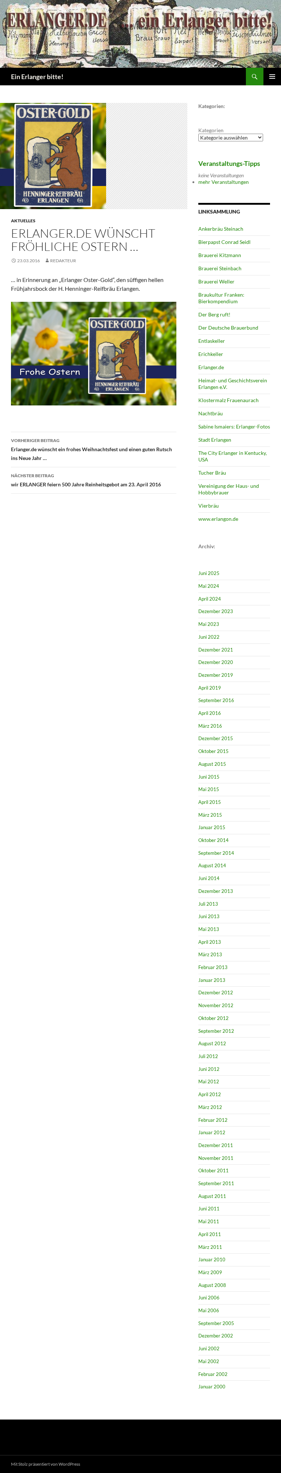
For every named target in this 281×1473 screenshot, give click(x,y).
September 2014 (216, 853)
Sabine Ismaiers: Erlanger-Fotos (234, 426)
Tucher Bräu (212, 473)
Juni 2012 (209, 1069)
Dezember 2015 (215, 738)
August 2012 (212, 1043)
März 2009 (210, 1272)
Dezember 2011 (215, 1145)
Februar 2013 (213, 967)
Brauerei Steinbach (219, 268)
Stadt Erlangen (214, 440)
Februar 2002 (213, 1374)
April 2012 (209, 1094)
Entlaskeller (211, 341)
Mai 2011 (208, 1221)
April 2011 (209, 1234)
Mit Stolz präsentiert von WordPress (45, 1464)
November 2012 (215, 1005)
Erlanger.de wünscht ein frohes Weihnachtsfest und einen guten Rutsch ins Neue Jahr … (91, 449)
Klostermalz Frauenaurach (228, 400)
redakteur (63, 260)
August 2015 (212, 764)
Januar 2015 (211, 827)
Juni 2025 (209, 573)
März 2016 (210, 726)
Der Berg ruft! (214, 314)
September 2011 (216, 1183)
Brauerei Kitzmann (219, 255)
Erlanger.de (211, 367)
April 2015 (209, 802)
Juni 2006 (209, 1298)
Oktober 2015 (213, 751)
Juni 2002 (209, 1348)
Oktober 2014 (213, 840)
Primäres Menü (272, 76)
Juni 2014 (209, 878)
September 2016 (216, 700)
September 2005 (216, 1323)
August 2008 (212, 1285)
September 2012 (216, 1031)
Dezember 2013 (215, 891)
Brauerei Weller (216, 281)
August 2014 (212, 865)
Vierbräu (208, 505)
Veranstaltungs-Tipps (229, 163)
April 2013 (209, 942)
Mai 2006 (208, 1310)
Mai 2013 (208, 929)
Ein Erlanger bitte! (37, 77)
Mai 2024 (208, 586)
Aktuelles (23, 220)
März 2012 (210, 1107)
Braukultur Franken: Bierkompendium (221, 298)
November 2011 (215, 1158)
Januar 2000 (211, 1386)
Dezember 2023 (215, 611)
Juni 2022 (209, 637)
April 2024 (209, 599)
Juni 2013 (209, 916)
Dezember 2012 (215, 992)
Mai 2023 (208, 624)
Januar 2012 (211, 1132)
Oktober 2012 (213, 1018)
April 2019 (209, 688)
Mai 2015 (208, 789)
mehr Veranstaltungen (223, 182)
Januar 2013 (211, 980)
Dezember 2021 (215, 650)
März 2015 (210, 815)
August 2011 (212, 1196)
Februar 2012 (213, 1120)
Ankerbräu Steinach (220, 229)
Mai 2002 (208, 1361)
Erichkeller (210, 354)
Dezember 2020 (215, 662)
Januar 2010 (211, 1259)
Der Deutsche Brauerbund (228, 327)
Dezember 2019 (215, 675)
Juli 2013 (208, 904)
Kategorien (211, 130)
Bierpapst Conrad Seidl (224, 242)
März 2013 (210, 954)
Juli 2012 (208, 1056)
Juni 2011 (209, 1209)
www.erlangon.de (218, 519)
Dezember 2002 (215, 1336)
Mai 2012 (208, 1081)
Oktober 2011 (213, 1170)
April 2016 (209, 713)
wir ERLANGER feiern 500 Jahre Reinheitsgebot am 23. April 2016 (86, 480)
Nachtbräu (210, 413)
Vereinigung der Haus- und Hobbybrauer (228, 489)
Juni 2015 (209, 777)
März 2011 (210, 1247)
